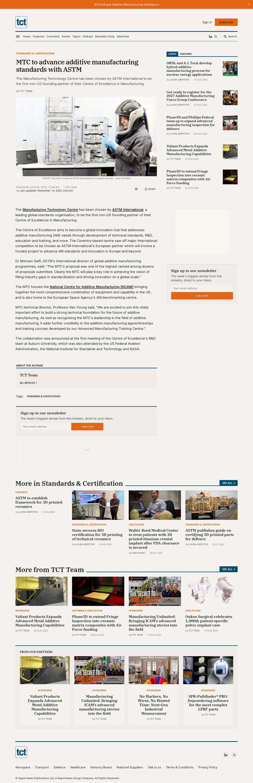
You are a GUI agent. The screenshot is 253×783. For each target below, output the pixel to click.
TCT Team (26, 91)
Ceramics (21, 492)
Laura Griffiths (179, 79)
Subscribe (87, 426)
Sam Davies (138, 552)
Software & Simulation (87, 610)
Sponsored (22, 610)
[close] (249, 4)
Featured (186, 54)
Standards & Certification (35, 53)
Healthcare (136, 524)
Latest (172, 54)
